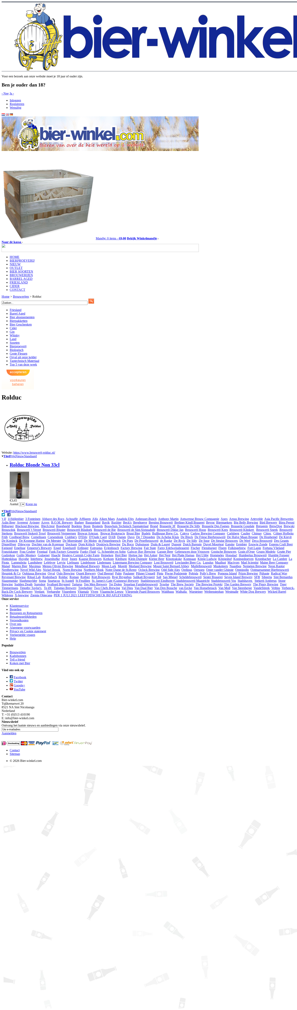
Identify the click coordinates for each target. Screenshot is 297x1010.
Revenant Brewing (14, 577)
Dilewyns (24, 544)
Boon (87, 526)
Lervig (61, 562)
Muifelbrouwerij (201, 566)
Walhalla (181, 591)
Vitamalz (83, 591)
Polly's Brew (208, 573)
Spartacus (54, 580)
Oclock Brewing (149, 569)
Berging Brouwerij (161, 522)
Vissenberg (69, 591)
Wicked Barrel (277, 591)
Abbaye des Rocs (53, 519)
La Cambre (280, 559)
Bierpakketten (18, 321)
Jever (64, 559)
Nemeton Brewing (254, 566)
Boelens (77, 526)
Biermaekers (224, 522)
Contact (15, 750)
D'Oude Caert (98, 537)
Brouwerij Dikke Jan (170, 529)
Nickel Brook (52, 569)
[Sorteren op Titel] (2, 456)
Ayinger (34, 522)
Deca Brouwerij (262, 540)
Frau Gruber (27, 551)
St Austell (68, 580)
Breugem (262, 526)
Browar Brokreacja (112, 533)
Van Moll (224, 588)
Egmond (7, 548)
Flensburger (209, 548)
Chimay (257, 533)
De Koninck (9, 540)
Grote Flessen (18, 353)
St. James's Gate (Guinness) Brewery (115, 580)
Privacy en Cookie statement (28, 631)
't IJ (4, 519)
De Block (187, 537)
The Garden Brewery (237, 584)
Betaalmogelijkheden (23, 616)
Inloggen (15, 100)
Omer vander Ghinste (220, 569)
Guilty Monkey (26, 555)
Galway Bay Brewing (141, 551)
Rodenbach (49, 577)
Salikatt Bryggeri (144, 577)
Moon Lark (109, 566)
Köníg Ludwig (207, 559)
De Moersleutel (72, 540)
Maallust (220, 562)
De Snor (204, 540)
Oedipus (186, 569)
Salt (158, 577)
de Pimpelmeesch (109, 540)
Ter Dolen (115, 584)
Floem (222, 548)
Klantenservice (19, 605)
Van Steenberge (242, 588)
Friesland (15, 310)
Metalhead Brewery (87, 566)
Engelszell (69, 548)
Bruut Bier (133, 533)
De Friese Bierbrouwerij (210, 537)
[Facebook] (9, 515)
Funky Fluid (88, 551)
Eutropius (96, 548)
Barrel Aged (17, 313)
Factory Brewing (131, 548)
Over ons (15, 624)
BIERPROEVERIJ (22, 260)
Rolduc (63, 577)
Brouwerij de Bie (105, 529)
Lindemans (104, 562)
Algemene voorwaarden (25, 627)
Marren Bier (19, 566)
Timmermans (10, 588)
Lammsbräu (18, 562)
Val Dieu (127, 588)
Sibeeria (267, 577)
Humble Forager (278, 555)
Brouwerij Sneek (267, 529)
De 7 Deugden (145, 537)
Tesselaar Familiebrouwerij (140, 584)
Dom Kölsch (86, 544)
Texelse (164, 584)
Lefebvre (49, 562)
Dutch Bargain (192, 544)
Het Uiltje (202, 555)
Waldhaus (167, 591)
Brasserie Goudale (242, 526)
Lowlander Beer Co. (188, 562)
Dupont (176, 544)
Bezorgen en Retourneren (26, 613)
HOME (14, 257)
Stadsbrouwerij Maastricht (193, 580)
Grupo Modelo (265, 551)
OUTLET (16, 268)
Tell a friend (17, 659)
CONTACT (17, 289)
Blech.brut (48, 526)
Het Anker (150, 555)
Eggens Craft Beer (281, 544)
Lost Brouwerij (163, 562)
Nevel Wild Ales (30, 569)
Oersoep (199, 569)
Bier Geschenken (21, 324)
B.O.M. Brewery (62, 522)
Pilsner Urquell (145, 573)
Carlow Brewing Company (208, 533)
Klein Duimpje (137, 559)
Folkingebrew (237, 548)
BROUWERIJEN (21, 275)
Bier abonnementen (22, 317)
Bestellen (15, 609)
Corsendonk (55, 537)
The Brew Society (182, 584)
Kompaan (189, 559)
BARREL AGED (21, 278)
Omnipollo (242, 569)
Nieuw (19, 456)
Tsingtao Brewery (65, 588)
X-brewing (22, 595)
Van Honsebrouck (205, 588)
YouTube (19, 689)
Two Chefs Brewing (107, 588)
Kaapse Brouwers (90, 559)
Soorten (15, 342)
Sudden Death (23, 584)
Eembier (241, 544)
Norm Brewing (72, 569)
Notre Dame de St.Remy (121, 569)
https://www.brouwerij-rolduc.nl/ (34, 452)
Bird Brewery (268, 522)
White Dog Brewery (253, 591)
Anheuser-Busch (146, 519)
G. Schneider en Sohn (112, 551)
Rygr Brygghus (122, 577)
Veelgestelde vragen (22, 635)
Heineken (107, 555)
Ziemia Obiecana (41, 595)
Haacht (55, 555)
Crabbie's (71, 537)
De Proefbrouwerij (146, 540)
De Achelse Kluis (168, 537)
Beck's (127, 522)
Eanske (230, 544)
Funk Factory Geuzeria (64, 551)
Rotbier (85, 577)
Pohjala (193, 573)
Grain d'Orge (246, 551)
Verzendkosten (19, 620)
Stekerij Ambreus (266, 580)
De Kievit (285, 537)
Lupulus (208, 562)
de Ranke (166, 540)
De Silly (192, 540)
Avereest (22, 522)
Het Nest (164, 555)
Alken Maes (107, 519)
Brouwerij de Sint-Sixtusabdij (136, 529)
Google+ (19, 685)
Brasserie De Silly (188, 526)
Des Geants (281, 540)
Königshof (225, 559)
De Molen (90, 540)
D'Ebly (82, 537)
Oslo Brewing (66, 573)
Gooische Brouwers (223, 551)
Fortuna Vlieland (273, 548)
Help (13, 638)
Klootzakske (174, 559)
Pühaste (264, 573)
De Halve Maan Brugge (242, 537)
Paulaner (128, 573)
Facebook (20, 677)
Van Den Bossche (165, 588)
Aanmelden (9, 733)
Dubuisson (142, 544)
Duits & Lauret (160, 544)
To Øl (48, 588)
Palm (118, 573)
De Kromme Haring (32, 540)
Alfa (95, 519)
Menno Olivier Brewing (57, 566)
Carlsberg (233, 533)
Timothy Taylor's (31, 588)
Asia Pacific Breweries (278, 519)
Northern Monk (94, 569)
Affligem (85, 519)
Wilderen (7, 595)
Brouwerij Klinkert (242, 529)
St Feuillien (83, 580)
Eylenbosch (111, 548)
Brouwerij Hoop (195, 529)
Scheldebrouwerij (190, 577)
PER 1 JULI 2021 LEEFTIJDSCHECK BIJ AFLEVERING (93, 595)
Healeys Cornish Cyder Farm (80, 555)
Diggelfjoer (9, 544)
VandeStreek (262, 588)
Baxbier (116, 522)
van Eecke (185, 588)
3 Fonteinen (32, 519)
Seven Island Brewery (238, 577)
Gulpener (44, 555)
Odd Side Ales (170, 569)
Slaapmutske (10, 580)
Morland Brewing (140, 566)
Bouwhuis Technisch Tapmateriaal (126, 526)
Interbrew (37, 559)
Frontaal (42, 551)
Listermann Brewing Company (132, 562)
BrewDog (275, 526)
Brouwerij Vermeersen (61, 533)
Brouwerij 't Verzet (29, 529)
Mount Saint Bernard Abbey (171, 566)
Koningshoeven (243, 559)
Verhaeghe (53, 591)
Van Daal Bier (144, 588)
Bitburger (8, 526)
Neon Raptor (276, 566)
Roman (74, 577)
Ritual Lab (34, 577)
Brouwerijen (18, 652)
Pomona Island (227, 573)
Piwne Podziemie (176, 573)
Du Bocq (128, 544)
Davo (131, 537)
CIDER (15, 286)
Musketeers (220, 566)
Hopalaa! (231, 555)
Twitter (18, 681)
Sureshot (39, 584)
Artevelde (256, 519)
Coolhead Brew (19, 537)
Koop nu (31, 504)
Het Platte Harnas (183, 555)
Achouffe (72, 519)
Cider (13, 328)
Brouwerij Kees (218, 529)
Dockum (71, 544)
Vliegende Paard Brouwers (142, 591)
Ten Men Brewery (95, 584)
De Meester (53, 540)
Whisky (15, 335)
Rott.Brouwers (101, 577)
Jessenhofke (52, 559)
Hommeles (217, 555)
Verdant (39, 591)
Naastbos (235, 566)
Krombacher (263, 559)
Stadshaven (245, 580)
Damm (121, 537)
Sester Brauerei (213, 577)
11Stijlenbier (16, 519)
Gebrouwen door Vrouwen (192, 551)
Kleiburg (121, 559)
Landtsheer (35, 562)
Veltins (275, 588)
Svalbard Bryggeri (58, 584)
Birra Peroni (286, 522)
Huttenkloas (9, 559)
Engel (57, 548)
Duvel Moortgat (213, 544)
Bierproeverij (18, 346)
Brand (154, 526)
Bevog (210, 522)
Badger (79, 522)
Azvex (45, 522)
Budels (146, 533)
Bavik (106, 522)
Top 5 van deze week (23, 364)
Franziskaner (10, 551)
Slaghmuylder (28, 580)
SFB (257, 577)
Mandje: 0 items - (111, 238)
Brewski (289, 526)
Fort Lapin (254, 548)
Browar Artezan (88, 533)
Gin (12, 331)
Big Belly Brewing (246, 522)
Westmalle (231, 591)
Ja (11, 93)
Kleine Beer (156, 559)
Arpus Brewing (239, 519)
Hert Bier (121, 555)
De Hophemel (268, 537)
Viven (94, 591)
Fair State (150, 548)
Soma (42, 580)
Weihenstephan (214, 591)
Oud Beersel (106, 573)
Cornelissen (38, 537)
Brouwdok (8, 529)
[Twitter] (4, 515)
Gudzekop (8, 555)
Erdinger (82, 548)
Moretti (122, 566)
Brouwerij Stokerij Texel (30, 533)
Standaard (30, 456)
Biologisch (16, 350)
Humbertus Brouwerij (253, 555)
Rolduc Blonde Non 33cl (35, 464)
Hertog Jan (135, 555)
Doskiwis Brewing (108, 544)
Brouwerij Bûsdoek (79, 529)
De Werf (244, 540)
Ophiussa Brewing (34, 573)
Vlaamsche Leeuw (112, 591)
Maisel (6, 566)
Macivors (233, 562)
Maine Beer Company (274, 562)
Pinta (160, 573)
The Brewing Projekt (209, 584)
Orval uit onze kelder (23, 357)
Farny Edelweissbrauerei (173, 548)
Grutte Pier (284, 551)
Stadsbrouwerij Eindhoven (158, 580)
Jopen (73, 559)
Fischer (195, 548)
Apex (224, 519)
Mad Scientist (249, 562)
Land (13, 339)
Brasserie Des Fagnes (215, 526)
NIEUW (15, 264)
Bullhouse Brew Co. (165, 533)
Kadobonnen (18, 656)
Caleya (184, 533)
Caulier (245, 533)
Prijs (12, 456)
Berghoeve (140, 522)
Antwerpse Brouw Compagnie (199, 519)
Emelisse (19, 548)
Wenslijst (15, 107)
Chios (267, 533)
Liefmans (73, 562)
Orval (51, 573)
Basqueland (92, 522)
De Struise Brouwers (224, 540)
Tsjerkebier (85, 588)
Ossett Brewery (86, 573)
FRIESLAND (19, 282)
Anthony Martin (168, 519)
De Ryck (179, 540)
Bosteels (97, 526)
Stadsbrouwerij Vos (223, 580)
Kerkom (108, 559)
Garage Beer (165, 551)
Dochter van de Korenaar (48, 544)
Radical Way (279, 573)
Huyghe (24, 559)
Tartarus (77, 584)
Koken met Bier (20, 663)
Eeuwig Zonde (258, 544)
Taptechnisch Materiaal (24, 361)
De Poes (127, 540)
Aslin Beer (8, 522)
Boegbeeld (63, 526)
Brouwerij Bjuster (54, 529)
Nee (5, 93)
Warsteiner (196, 591)
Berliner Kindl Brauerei (189, 522)
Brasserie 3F (168, 526)
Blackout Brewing (27, 526)
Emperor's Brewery (39, 548)
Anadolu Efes (125, 519)
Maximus (35, 566)
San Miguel (170, 577)
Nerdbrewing (10, 569)
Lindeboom (88, 562)
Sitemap (15, 754)
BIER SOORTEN (21, 271)
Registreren (17, 104)
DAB (112, 537)
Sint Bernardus (283, 577)
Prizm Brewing (248, 573)
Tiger (283, 584)
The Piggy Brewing (265, 584)
